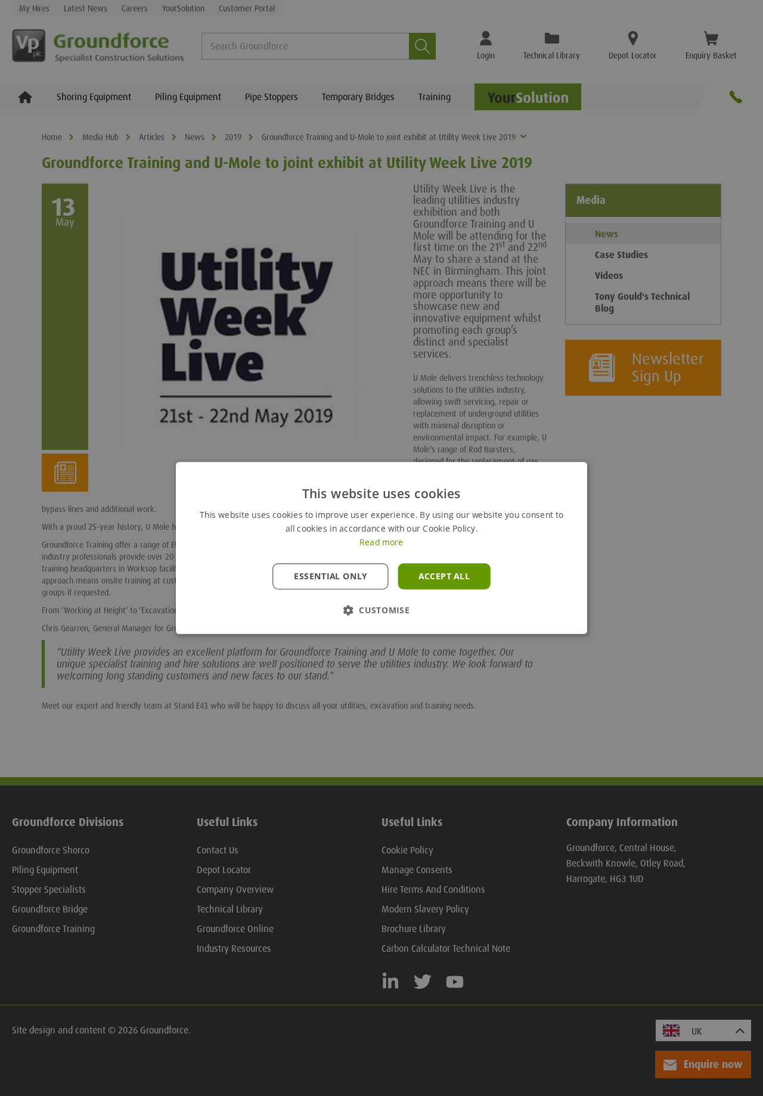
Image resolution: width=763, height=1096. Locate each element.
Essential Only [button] (330, 576)
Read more (381, 542)
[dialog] (381, 548)
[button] (381, 610)
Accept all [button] (444, 576)
